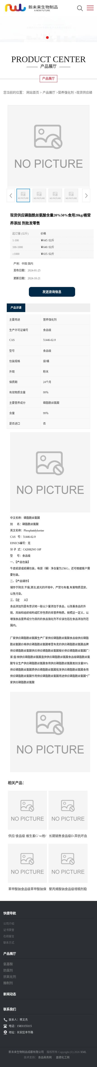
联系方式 (8, 942)
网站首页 (32, 92)
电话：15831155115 (20, 1026)
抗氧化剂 (9, 976)
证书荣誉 (8, 930)
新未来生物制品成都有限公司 (26, 1052)
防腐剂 (8, 970)
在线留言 (8, 936)
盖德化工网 (62, 1057)
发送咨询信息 (51, 292)
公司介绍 (8, 923)
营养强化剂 (66, 92)
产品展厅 (49, 92)
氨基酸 (8, 964)
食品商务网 (45, 1057)
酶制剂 (8, 983)
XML (83, 1052)
